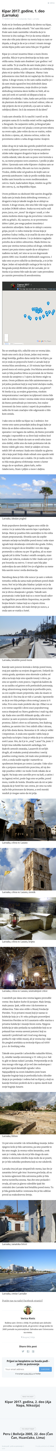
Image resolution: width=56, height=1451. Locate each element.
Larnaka (36, 19)
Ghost (52, 1446)
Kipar (29, 19)
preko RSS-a (28, 1374)
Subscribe (45, 1369)
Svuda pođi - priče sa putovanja (12, 1446)
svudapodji (22, 19)
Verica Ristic (28, 1318)
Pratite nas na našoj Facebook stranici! (22, 1300)
